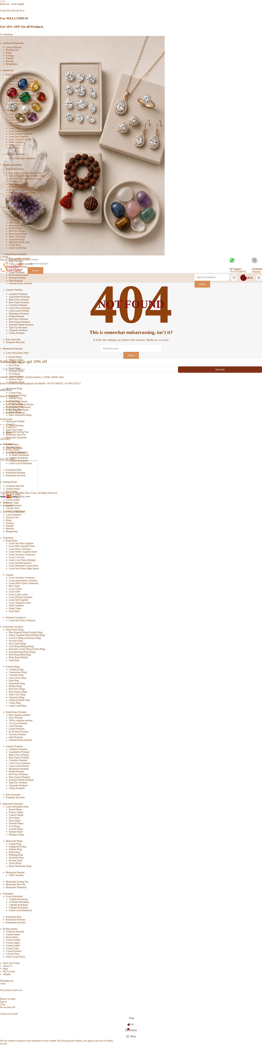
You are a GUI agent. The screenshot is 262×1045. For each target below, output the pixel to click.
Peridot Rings (15, 228)
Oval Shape (14, 373)
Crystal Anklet (13, 500)
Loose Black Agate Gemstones (23, 120)
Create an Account (9, 1013)
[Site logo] (11, 267)
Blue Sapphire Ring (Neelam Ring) (26, 173)
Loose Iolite (14, 128)
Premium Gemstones (16, 154)
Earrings (10, 55)
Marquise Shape (16, 382)
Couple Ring (15, 392)
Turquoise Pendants (18, 330)
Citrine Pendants (17, 333)
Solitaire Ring (15, 398)
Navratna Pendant (17, 277)
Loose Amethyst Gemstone (22, 114)
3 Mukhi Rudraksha (18, 460)
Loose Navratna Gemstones (22, 90)
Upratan (9, 110)
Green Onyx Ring (17, 220)
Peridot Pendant (16, 316)
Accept (3, 1043)
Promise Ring (15, 409)
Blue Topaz (14, 122)
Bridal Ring (14, 401)
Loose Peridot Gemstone (20, 133)
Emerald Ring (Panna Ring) (22, 192)
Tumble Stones (13, 488)
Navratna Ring (16, 181)
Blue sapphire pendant (19, 258)
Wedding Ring (16, 403)
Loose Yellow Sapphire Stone (23, 87)
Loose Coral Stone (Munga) (22, 95)
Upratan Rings (13, 207)
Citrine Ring (15, 245)
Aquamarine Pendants (19, 296)
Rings (8, 52)
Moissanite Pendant (15, 421)
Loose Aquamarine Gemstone (23, 117)
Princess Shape (16, 359)
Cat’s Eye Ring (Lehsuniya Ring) (25, 178)
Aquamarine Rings (18, 214)
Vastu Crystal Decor (15, 511)
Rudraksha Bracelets (15, 475)
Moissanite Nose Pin (15, 434)
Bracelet (10, 61)
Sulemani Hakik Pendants (21, 324)
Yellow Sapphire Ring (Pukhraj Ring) (27, 175)
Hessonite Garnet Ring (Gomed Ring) (27, 189)
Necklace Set (12, 50)
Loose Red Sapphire (18, 136)
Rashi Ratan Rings (15, 169)
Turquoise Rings (17, 239)
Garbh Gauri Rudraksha (20, 463)
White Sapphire (16, 142)
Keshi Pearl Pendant (18, 275)
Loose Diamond (13, 47)
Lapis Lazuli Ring (17, 247)
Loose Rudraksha (14, 448)
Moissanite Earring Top (17, 432)
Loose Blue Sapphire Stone (22, 81)
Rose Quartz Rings (18, 234)
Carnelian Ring (16, 217)
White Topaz (15, 145)
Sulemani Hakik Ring (19, 242)
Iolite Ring (14, 222)
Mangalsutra (12, 64)
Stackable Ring (16, 406)
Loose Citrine (15, 125)
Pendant (9, 58)
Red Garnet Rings (17, 184)
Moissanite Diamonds (16, 437)
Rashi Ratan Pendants (16, 254)
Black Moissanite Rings (20, 415)
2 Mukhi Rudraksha (18, 458)
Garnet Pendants (17, 728)
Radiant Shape (16, 379)
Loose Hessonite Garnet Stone (23, 101)
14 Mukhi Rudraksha (19, 455)
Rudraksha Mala (14, 470)
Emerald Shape (16, 371)
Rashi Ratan (11, 74)
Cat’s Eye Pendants (18, 723)
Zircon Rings (15, 412)
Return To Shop (7, 999)
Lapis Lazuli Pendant (19, 310)
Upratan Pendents (14, 289)
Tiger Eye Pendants (18, 327)
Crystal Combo (13, 494)
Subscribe (220, 369)
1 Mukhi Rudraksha (18, 452)
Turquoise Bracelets (15, 342)
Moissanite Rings (14, 388)
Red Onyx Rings (17, 231)
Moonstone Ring (17, 225)
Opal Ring (14, 201)
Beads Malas (12, 491)
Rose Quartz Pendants (19, 322)
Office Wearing (16, 425)
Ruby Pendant (15, 717)
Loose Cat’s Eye (17, 92)
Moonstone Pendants (19, 313)
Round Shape (15, 357)
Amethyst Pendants (18, 294)
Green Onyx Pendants (19, 308)
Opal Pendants (16, 280)
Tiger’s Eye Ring (17, 236)
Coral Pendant (15, 726)
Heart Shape (15, 368)
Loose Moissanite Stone (17, 353)
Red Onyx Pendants (18, 319)
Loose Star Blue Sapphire (21, 78)
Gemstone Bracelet (15, 486)
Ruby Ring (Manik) (18, 198)
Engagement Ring (17, 395)
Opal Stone (14, 147)
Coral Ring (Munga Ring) (21, 187)
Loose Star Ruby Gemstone (22, 158)
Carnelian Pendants (18, 305)
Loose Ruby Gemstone (20, 84)
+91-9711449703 (237, 271)
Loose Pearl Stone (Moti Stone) (24, 103)
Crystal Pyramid (13, 505)
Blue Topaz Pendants (19, 302)
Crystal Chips (12, 502)
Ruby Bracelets (13, 339)
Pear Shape (14, 365)
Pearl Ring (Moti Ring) (20, 195)
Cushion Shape (16, 362)
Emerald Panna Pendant (20, 283)
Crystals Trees (12, 508)
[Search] (212, 269)
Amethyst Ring (16, 211)
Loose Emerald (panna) (20, 98)
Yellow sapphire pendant (20, 720)
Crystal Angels (13, 497)
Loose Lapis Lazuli (18, 131)
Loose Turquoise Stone (20, 139)
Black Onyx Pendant (19, 299)
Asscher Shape (16, 376)
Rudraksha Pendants (15, 472)
